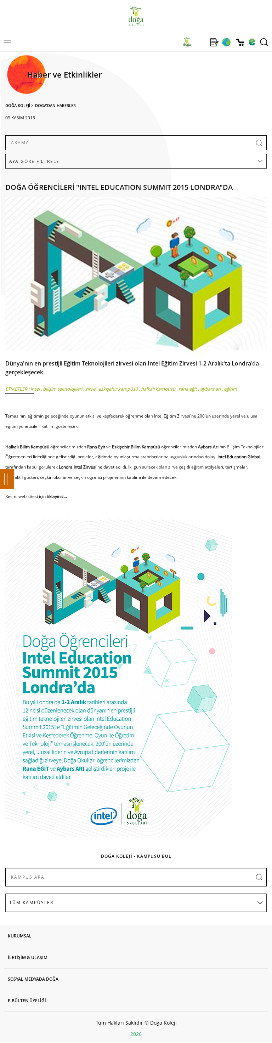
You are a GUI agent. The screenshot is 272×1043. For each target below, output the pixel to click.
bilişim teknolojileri (62, 389)
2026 (136, 1034)
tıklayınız (55, 496)
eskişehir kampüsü (118, 389)
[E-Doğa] (252, 42)
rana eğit (187, 389)
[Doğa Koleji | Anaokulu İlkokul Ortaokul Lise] (136, 16)
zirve (90, 389)
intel (35, 389)
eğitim (230, 389)
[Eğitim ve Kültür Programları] (226, 42)
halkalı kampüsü (158, 389)
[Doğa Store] (240, 42)
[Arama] (264, 42)
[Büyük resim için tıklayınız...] (135, 278)
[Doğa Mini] (200, 42)
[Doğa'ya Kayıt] (214, 42)
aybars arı (210, 389)
